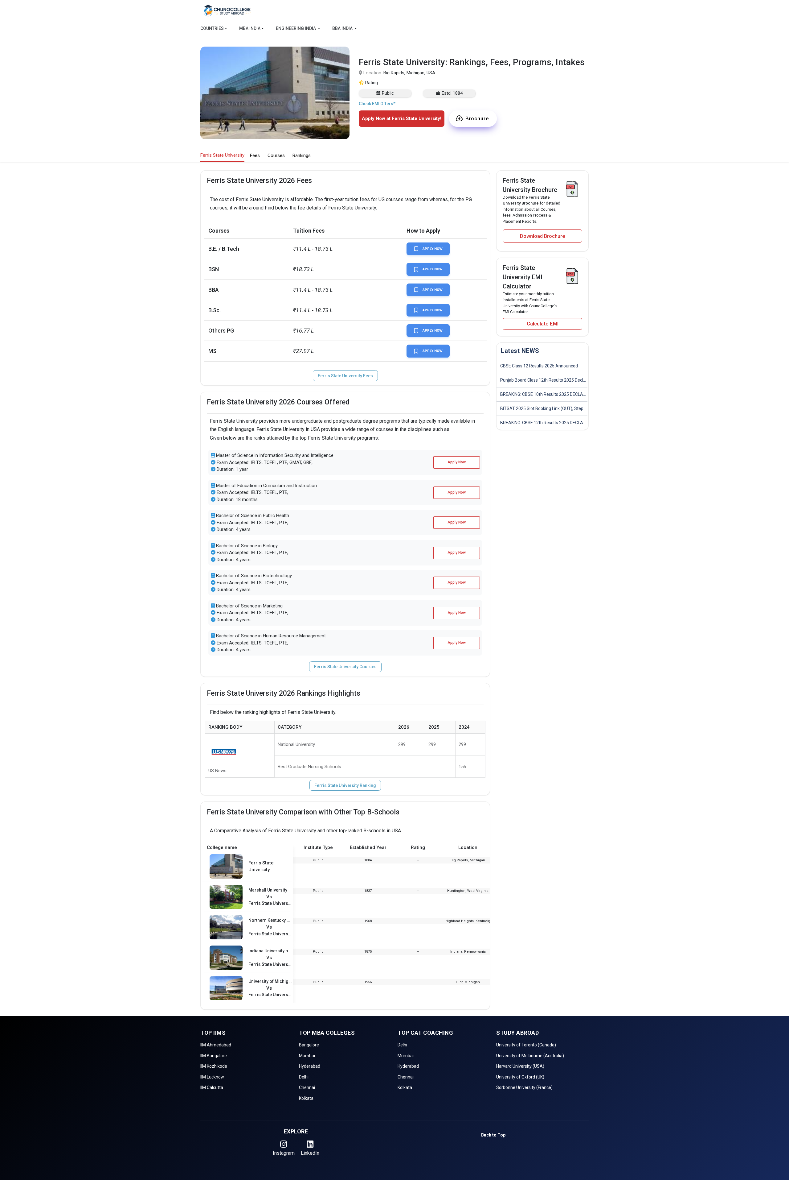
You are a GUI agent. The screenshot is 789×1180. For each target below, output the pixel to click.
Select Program (345, 130)
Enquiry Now (394, 185)
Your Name (341, 51)
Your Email (340, 103)
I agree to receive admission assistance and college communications (389, 163)
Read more (348, 169)
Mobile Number (345, 77)
